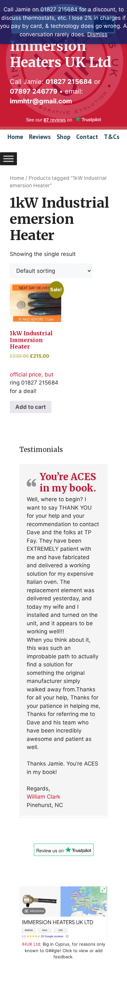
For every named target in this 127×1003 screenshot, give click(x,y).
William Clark (43, 796)
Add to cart (30, 407)
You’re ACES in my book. (68, 482)
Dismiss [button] (97, 34)
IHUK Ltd (31, 944)
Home (15, 137)
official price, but (35, 333)
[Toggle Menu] (8, 159)
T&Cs (112, 137)
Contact (87, 137)
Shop (63, 137)
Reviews (40, 137)
